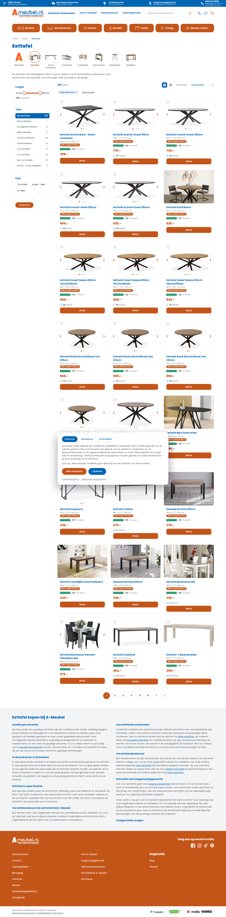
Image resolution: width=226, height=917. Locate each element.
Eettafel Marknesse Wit (180, 581)
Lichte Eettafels (32, 143)
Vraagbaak (18, 897)
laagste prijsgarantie (159, 784)
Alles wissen (88, 92)
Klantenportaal (132, 12)
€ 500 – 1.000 (38, 184)
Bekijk (82, 160)
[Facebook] (193, 846)
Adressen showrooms (61, 13)
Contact (16, 860)
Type (18, 109)
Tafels (144, 28)
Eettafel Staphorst (71, 509)
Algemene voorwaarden (23, 913)
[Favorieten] (205, 13)
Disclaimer (58, 913)
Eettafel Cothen (123, 509)
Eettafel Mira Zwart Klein (181, 432)
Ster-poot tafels (32, 160)
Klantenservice (109, 12)
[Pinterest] (212, 846)
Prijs (18, 178)
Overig (169, 28)
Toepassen (24, 205)
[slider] (24, 93)
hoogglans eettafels (137, 740)
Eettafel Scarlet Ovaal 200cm (184, 134)
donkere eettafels (174, 769)
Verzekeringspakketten (24, 891)
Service (16, 885)
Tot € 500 (22, 184)
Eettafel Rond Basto (178, 207)
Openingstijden (20, 866)
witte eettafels (143, 765)
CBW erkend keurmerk (93, 866)
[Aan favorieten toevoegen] (62, 102)
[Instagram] (199, 846)
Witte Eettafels (32, 132)
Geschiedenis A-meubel (94, 873)
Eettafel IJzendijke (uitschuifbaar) (81, 581)
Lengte (19, 87)
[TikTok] (206, 846)
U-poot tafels (32, 148)
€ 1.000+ (21, 190)
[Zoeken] (190, 13)
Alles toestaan (74, 471)
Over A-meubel (88, 12)
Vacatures (86, 879)
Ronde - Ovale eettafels (32, 165)
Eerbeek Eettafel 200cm (128, 581)
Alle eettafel (32, 115)
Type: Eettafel (68, 92)
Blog (152, 860)
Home (15, 38)
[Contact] (199, 13)
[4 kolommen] (170, 85)
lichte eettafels (175, 772)
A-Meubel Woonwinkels (30, 747)
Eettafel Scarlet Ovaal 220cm (78, 207)
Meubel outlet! (199, 28)
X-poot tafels (32, 154)
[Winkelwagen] (212, 13)
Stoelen (117, 28)
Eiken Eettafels (32, 121)
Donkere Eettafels (32, 137)
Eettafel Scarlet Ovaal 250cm (131, 207)
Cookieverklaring (44, 913)
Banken (29, 28)
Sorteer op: (181, 84)
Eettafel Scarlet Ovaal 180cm (131, 134)
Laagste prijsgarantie (92, 860)
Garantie (17, 879)
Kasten (91, 28)
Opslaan (97, 471)
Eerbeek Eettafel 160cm (180, 509)
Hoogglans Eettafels (32, 126)
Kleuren (154, 866)
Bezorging (17, 873)
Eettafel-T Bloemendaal (181, 654)
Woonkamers (63, 28)
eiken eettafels (186, 736)
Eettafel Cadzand (124, 654)
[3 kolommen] (164, 85)
